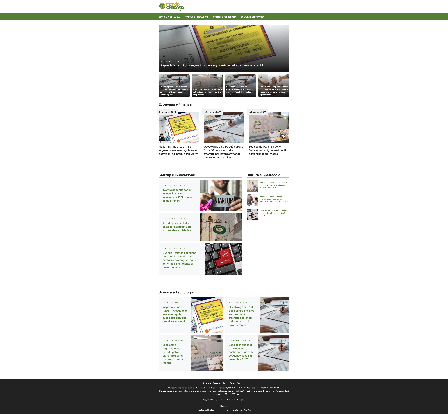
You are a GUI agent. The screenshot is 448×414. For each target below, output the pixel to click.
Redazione (217, 383)
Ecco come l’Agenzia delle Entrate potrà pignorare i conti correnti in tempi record (267, 150)
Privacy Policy (229, 383)
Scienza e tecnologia (224, 17)
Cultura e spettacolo (253, 17)
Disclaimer (240, 383)
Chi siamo (207, 383)
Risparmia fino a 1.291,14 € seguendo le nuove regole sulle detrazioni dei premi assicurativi (178, 150)
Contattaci (241, 400)
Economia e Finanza (169, 17)
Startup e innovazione (196, 17)
